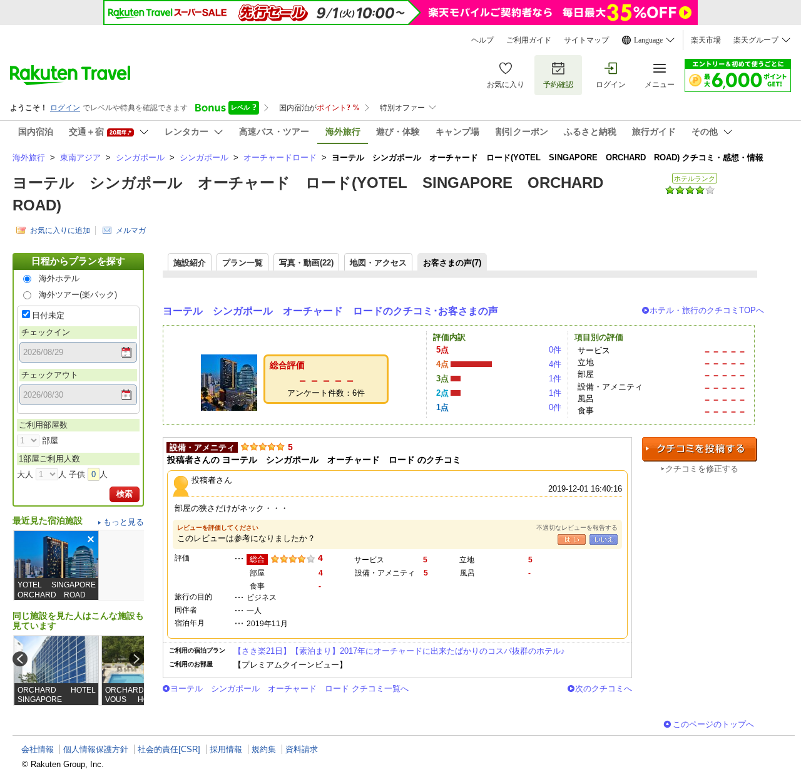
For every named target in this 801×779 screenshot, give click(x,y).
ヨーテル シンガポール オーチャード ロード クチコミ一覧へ (289, 688)
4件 (555, 364)
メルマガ (131, 230)
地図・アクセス (378, 262)
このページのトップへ (713, 724)
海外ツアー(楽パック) (78, 294)
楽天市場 (706, 40)
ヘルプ (482, 40)
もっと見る (123, 522)
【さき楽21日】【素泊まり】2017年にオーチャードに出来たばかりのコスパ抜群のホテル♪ (399, 651)
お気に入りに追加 (60, 230)
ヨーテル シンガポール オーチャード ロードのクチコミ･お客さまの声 (330, 311)
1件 (555, 378)
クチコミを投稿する (699, 449)
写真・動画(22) (306, 262)
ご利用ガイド (528, 40)
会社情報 (37, 749)
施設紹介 (189, 262)
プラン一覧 (242, 262)
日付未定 (48, 315)
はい (572, 539)
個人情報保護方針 (95, 749)
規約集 (264, 749)
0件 (555, 349)
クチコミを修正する (701, 468)
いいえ (603, 539)
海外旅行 (29, 157)
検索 (124, 493)
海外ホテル (59, 278)
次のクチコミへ (603, 688)
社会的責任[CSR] (169, 749)
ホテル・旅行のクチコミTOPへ (707, 310)
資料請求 (301, 749)
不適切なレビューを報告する (577, 527)
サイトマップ (586, 40)
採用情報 (226, 749)
